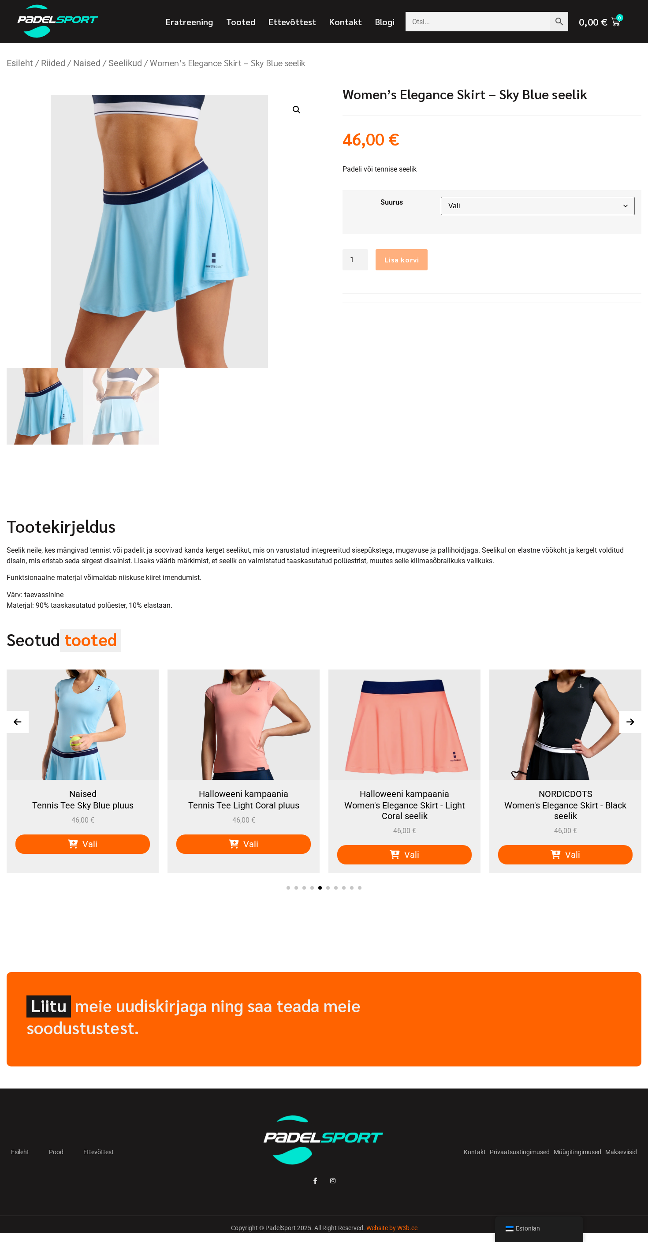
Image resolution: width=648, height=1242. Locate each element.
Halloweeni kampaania (82, 794)
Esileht (20, 63)
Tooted (240, 21)
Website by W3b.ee (391, 1227)
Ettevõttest (292, 21)
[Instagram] (333, 1181)
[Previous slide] (18, 722)
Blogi (385, 21)
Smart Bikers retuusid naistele (565, 805)
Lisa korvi (401, 259)
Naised (87, 63)
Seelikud (125, 63)
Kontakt (345, 21)
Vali (88, 844)
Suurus (391, 202)
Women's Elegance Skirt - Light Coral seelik (243, 810)
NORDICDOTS (405, 794)
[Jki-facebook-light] (315, 1181)
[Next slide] (630, 722)
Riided (53, 63)
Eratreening (189, 21)
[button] (297, 110)
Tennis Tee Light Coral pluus (82, 805)
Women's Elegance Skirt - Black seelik (404, 810)
